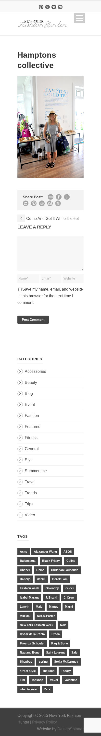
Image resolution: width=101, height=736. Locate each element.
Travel (30, 482)
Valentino (70, 680)
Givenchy (52, 588)
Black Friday (51, 560)
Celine (70, 560)
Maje (39, 606)
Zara (47, 689)
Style (29, 460)
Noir (63, 625)
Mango (53, 606)
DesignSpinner (70, 729)
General (32, 449)
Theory (66, 671)
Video (30, 515)
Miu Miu (25, 616)
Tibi (22, 680)
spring (43, 661)
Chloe (40, 570)
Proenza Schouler (32, 643)
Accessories (35, 371)
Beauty (31, 382)
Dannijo (25, 579)
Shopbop (26, 661)
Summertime (36, 471)
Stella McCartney (66, 661)
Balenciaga (28, 560)
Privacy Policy (44, 722)
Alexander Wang (45, 551)
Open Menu (79, 18)
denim (41, 579)
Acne (23, 551)
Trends (31, 493)
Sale (74, 652)
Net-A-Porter (46, 616)
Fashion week (29, 588)
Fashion (32, 416)
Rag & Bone (59, 643)
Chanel (25, 570)
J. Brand (51, 597)
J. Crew (69, 597)
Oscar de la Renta (32, 634)
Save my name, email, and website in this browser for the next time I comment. (50, 296)
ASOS (67, 551)
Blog (29, 393)
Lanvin (24, 606)
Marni (69, 606)
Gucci (69, 588)
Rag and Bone (29, 652)
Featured (32, 427)
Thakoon (48, 671)
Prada (55, 634)
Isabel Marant (29, 597)
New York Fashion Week (36, 625)
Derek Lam (60, 579)
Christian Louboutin (64, 570)
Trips (29, 504)
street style (28, 671)
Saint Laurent (55, 652)
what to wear (29, 689)
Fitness (31, 438)
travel (54, 680)
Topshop (37, 680)
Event (30, 404)
